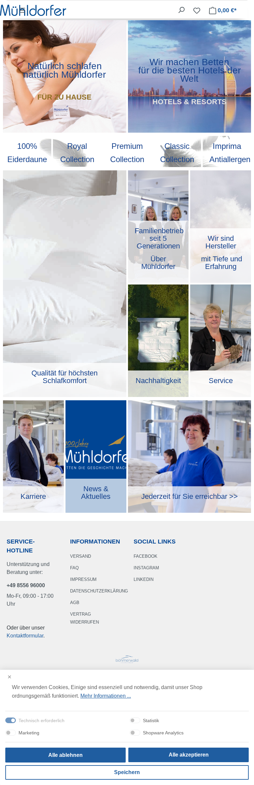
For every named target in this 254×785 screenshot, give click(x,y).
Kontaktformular (25, 635)
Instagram (146, 567)
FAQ (74, 567)
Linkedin (143, 579)
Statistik (151, 720)
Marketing (29, 732)
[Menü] (22, 10)
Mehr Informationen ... (105, 696)
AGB (74, 602)
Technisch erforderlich (41, 720)
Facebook (145, 556)
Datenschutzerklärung (99, 591)
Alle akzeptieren (189, 755)
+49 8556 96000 (26, 585)
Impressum (83, 579)
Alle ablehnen (65, 755)
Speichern (127, 772)
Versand (80, 556)
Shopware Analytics (163, 732)
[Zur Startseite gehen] (33, 10)
